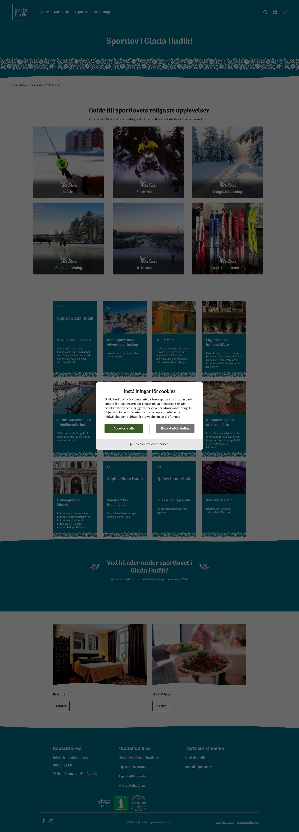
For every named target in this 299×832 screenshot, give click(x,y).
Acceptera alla (123, 428)
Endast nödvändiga (175, 428)
